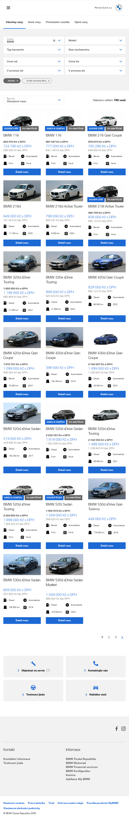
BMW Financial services (82, 766)
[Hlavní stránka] (119, 7)
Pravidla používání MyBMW (102, 803)
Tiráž (51, 803)
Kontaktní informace (16, 758)
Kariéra (70, 775)
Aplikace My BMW (78, 779)
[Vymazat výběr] (54, 40)
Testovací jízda (13, 762)
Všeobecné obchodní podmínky (21, 808)
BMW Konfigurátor (78, 770)
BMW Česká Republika (81, 758)
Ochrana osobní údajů (70, 803)
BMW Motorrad (76, 762)
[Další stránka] (122, 637)
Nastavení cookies (14, 803)
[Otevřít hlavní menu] (8, 7)
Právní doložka (36, 803)
